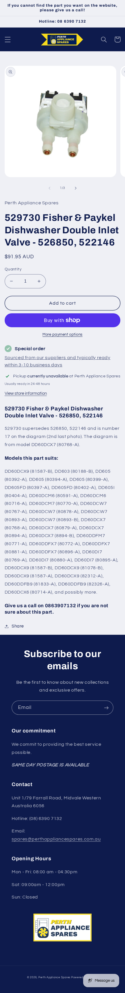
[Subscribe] (106, 708)
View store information (26, 393)
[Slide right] (75, 188)
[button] (7, 39)
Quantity (13, 269)
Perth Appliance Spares (54, 977)
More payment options (62, 335)
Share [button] (18, 626)
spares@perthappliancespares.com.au (56, 839)
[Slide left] (49, 188)
